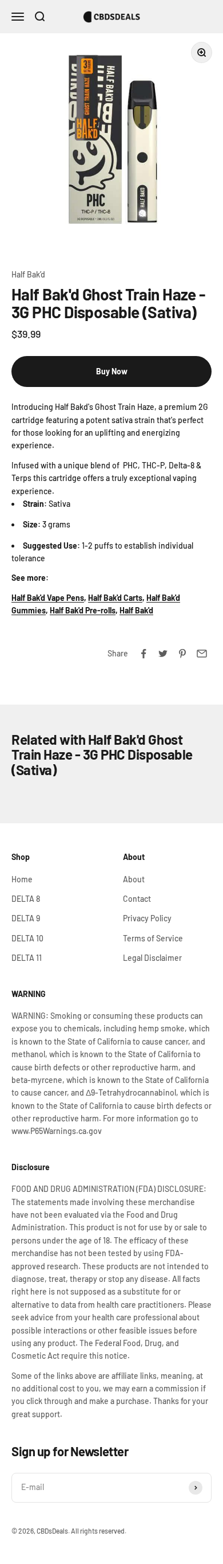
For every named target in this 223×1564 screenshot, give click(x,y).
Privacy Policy (147, 918)
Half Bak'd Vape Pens (47, 598)
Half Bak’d (28, 274)
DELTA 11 (26, 958)
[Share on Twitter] (163, 653)
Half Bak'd (136, 610)
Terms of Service (153, 938)
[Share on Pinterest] (182, 653)
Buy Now (112, 371)
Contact (137, 899)
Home (22, 879)
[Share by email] (202, 653)
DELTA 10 (27, 938)
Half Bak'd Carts (115, 598)
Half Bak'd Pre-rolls (83, 610)
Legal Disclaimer (152, 958)
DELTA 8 (25, 899)
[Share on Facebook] (143, 653)
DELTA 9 (25, 918)
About (134, 879)
